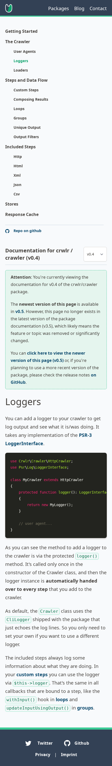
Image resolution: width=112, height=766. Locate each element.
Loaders (21, 70)
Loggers (21, 60)
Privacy (42, 754)
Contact (98, 8)
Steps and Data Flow (26, 80)
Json (17, 184)
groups (85, 708)
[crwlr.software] (8, 8)
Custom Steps (26, 89)
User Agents (25, 51)
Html (18, 165)
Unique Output (27, 127)
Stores (11, 204)
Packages (58, 8)
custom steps (32, 674)
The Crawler (17, 41)
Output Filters (26, 136)
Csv (17, 193)
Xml (17, 175)
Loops (19, 108)
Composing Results (31, 99)
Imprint (69, 754)
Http (18, 156)
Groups (20, 118)
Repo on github (27, 230)
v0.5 (19, 311)
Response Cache (22, 214)
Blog (79, 8)
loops (62, 699)
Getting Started (21, 31)
